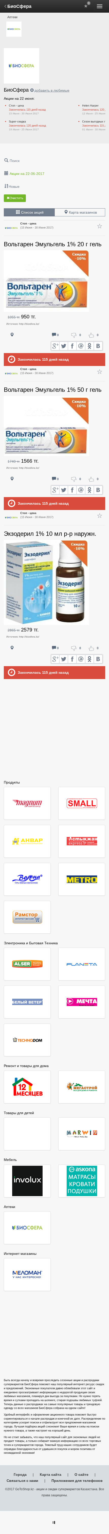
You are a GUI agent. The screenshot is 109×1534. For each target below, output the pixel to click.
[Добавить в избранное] (99, 226)
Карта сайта (50, 1474)
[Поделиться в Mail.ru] (81, 346)
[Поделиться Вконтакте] (98, 346)
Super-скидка (17, 121)
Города (20, 1474)
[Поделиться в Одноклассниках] (89, 346)
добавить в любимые (51, 90)
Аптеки (12, 17)
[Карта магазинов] (11, 335)
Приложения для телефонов (77, 1481)
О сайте (81, 1474)
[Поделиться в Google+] (55, 346)
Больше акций (55, 689)
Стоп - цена (16, 105)
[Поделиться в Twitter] (64, 346)
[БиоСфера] (14, 29)
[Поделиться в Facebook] (72, 346)
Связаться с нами (22, 1481)
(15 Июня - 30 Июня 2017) (36, 225)
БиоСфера (19, 6)
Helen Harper (90, 105)
